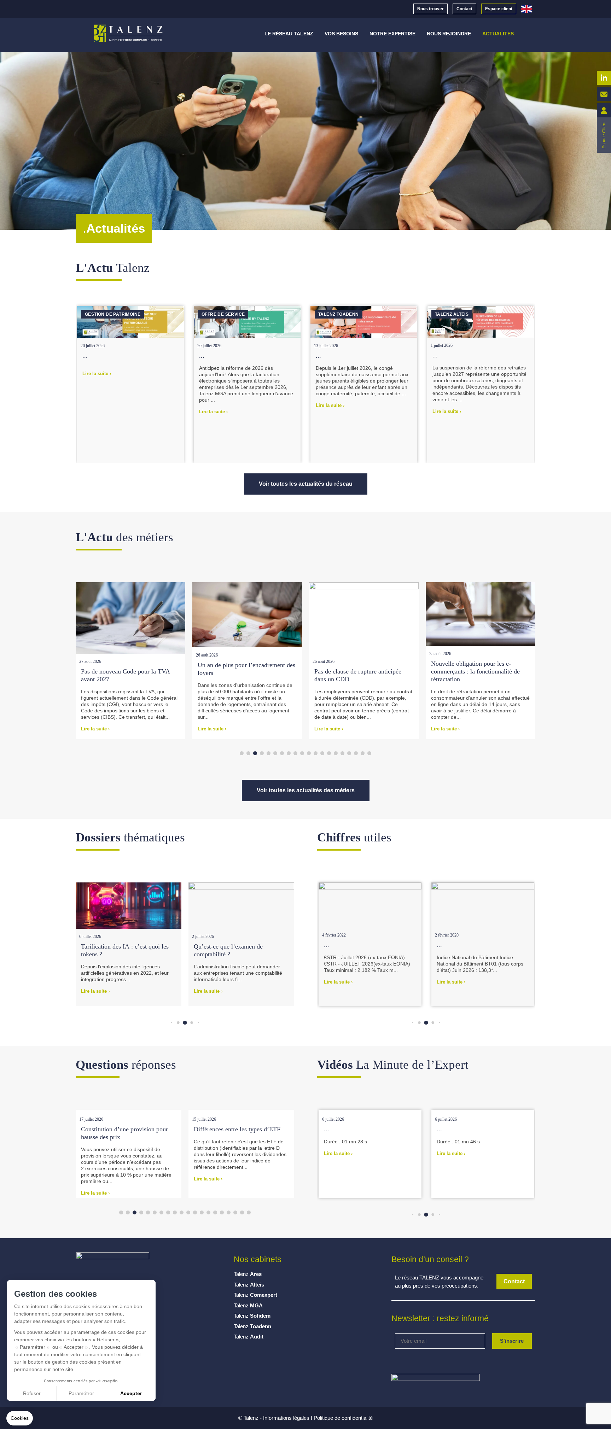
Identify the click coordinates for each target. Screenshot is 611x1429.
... (85, 355)
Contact (464, 8)
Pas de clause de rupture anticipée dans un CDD (241, 675)
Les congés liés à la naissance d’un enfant (239, 950)
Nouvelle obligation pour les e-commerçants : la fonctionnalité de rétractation (358, 671)
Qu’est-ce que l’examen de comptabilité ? (115, 950)
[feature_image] (130, 322)
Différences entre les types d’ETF (135, 1129)
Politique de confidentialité (343, 1418)
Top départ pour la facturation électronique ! (469, 675)
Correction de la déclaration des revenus (245, 1133)
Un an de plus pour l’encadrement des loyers (130, 668)
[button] (530, 292)
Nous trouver (430, 8)
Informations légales (286, 1418)
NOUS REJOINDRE (449, 33)
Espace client (498, 8)
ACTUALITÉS (498, 33)
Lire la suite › (96, 411)
